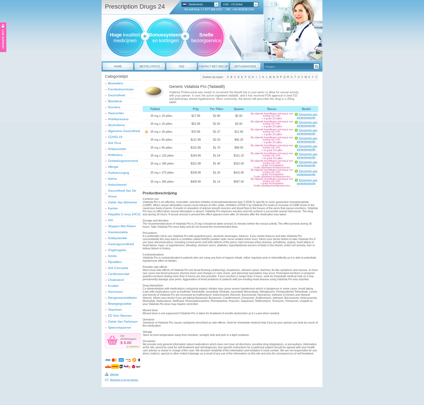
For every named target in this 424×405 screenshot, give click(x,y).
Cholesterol (116, 280)
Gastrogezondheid (121, 244)
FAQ (181, 66)
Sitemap (114, 374)
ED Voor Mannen (120, 315)
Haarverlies (116, 113)
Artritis (112, 256)
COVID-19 (115, 137)
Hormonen (115, 291)
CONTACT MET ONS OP (213, 66)
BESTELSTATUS (150, 66)
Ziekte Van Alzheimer (122, 202)
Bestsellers (115, 83)
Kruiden (113, 286)
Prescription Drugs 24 (135, 6)
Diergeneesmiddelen (122, 297)
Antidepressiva (118, 119)
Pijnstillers (115, 262)
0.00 (127, 343)
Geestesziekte (118, 232)
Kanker (113, 208)
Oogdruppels (117, 250)
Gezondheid (116, 95)
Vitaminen (115, 309)
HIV (110, 220)
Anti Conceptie (118, 268)
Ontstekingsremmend (123, 161)
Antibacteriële (117, 238)
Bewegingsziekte (119, 303)
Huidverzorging (118, 172)
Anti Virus (114, 143)
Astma (112, 178)
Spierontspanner (119, 327)
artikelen (133, 346)
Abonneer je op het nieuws (124, 380)
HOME (118, 66)
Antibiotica (115, 155)
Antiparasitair (117, 149)
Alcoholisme (116, 125)
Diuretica (114, 107)
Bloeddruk (115, 101)
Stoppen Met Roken (122, 226)
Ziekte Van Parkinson (123, 321)
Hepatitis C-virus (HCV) (124, 214)
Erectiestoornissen (121, 89)
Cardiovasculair (119, 274)
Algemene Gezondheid (124, 131)
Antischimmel (117, 184)
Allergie (113, 166)
